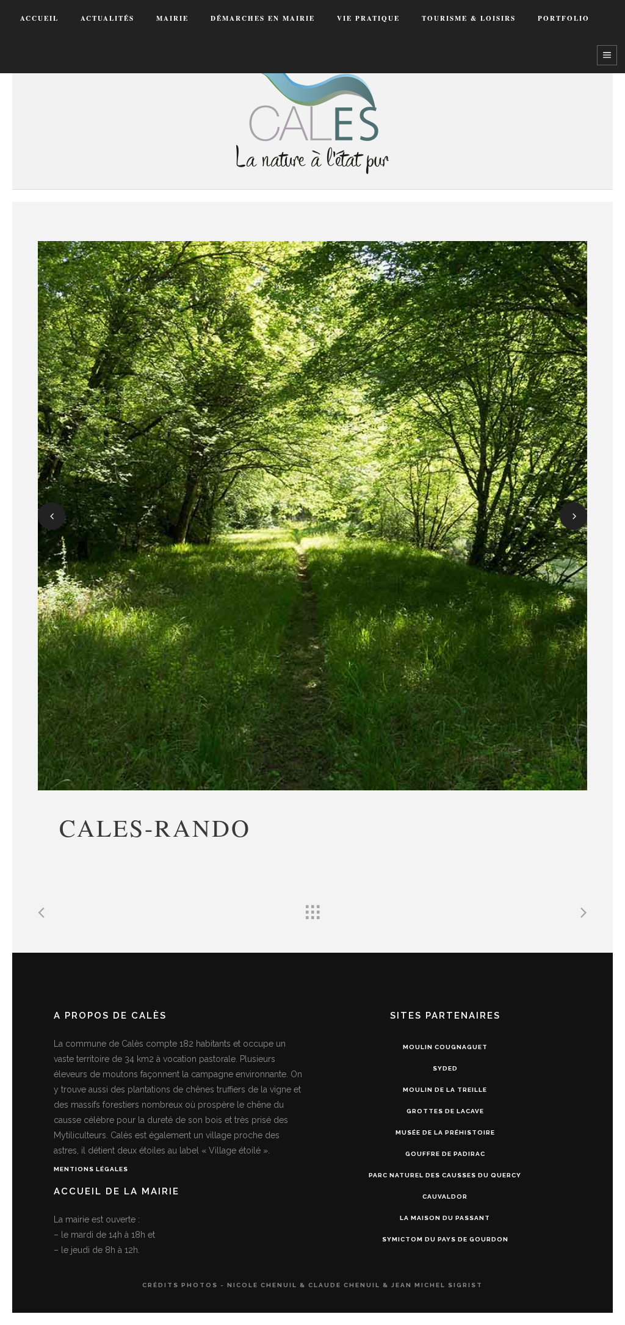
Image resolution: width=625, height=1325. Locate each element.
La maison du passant (445, 1218)
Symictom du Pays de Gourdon (445, 1239)
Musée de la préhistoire (445, 1132)
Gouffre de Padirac (445, 1153)
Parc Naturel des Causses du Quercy (445, 1175)
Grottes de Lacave (445, 1111)
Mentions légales (91, 1169)
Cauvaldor (445, 1196)
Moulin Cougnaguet (445, 1047)
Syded (445, 1068)
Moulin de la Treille (445, 1089)
